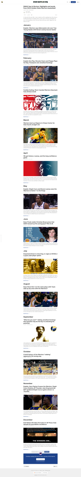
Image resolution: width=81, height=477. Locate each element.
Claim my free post (40, 459)
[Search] (67, 2)
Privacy (41, 470)
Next (55, 466)
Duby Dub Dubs (25, 93)
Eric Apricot (25, 31)
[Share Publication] (69, 2)
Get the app (45, 472)
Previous (27, 466)
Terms (43, 470)
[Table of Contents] (1, 238)
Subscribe (73, 2)
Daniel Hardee (25, 126)
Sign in (78, 2)
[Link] (22, 25)
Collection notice (47, 470)
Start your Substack (38, 472)
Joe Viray (24, 324)
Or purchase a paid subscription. (40, 461)
